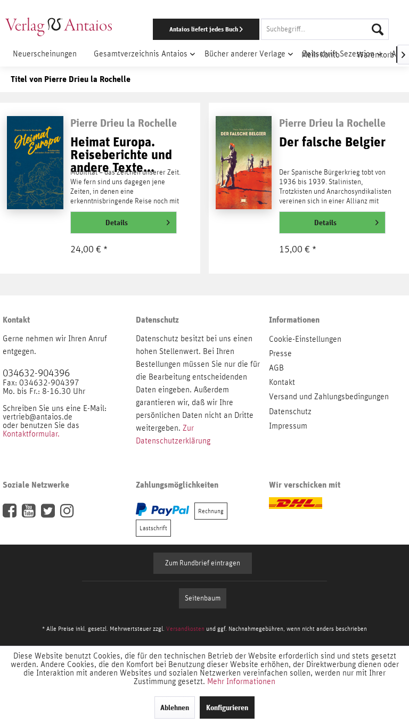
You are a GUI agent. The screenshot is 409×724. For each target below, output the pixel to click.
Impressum (288, 426)
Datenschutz (290, 411)
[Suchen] (377, 29)
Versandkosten (185, 629)
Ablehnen (174, 707)
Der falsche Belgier (332, 142)
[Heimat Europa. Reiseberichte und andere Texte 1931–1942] (35, 164)
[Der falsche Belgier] (244, 164)
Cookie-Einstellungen (305, 339)
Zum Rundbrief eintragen (202, 563)
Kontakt (282, 382)
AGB (276, 368)
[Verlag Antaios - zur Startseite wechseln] (58, 26)
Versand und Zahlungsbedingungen (329, 396)
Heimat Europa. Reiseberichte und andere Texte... (121, 150)
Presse (280, 353)
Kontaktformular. (31, 434)
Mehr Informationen (241, 681)
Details (116, 222)
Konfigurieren (227, 707)
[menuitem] (266, 29)
